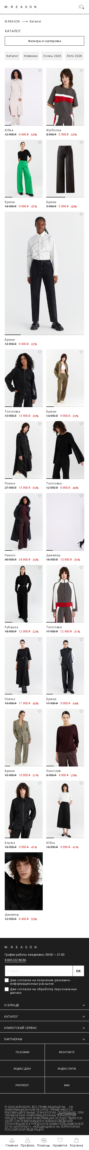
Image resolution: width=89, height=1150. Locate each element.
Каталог (12, 56)
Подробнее (67, 1113)
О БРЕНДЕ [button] (11, 1005)
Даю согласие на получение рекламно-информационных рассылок (40, 981)
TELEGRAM (22, 1052)
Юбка (9, 130)
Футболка (53, 130)
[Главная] (20, 7)
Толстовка (12, 411)
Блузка (10, 843)
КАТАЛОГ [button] (11, 1017)
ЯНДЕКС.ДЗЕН (22, 1068)
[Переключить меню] (81, 7)
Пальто (10, 555)
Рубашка (11, 627)
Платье (10, 483)
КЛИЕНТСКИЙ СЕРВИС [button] (20, 1028)
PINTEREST (22, 1085)
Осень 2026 (52, 56)
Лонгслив (53, 771)
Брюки (10, 202)
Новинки (30, 56)
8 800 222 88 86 (15, 960)
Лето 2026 (74, 56)
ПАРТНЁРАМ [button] (13, 1039)
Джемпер (53, 555)
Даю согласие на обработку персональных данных (43, 990)
